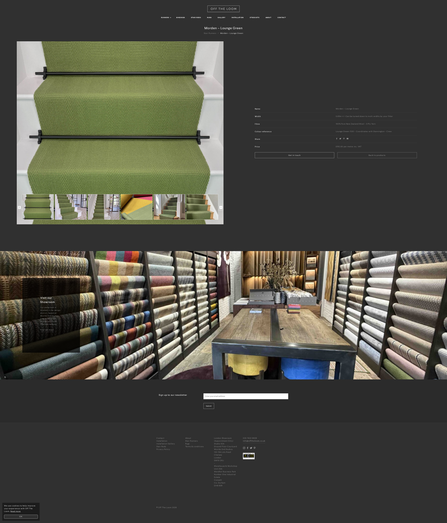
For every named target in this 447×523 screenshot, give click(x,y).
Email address (210, 392)
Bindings (180, 17)
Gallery (221, 17)
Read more (15, 511)
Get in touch (294, 155)
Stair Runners (210, 33)
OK (20, 517)
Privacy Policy (163, 449)
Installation (238, 17)
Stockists (254, 17)
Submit (209, 406)
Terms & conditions (194, 447)
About (268, 17)
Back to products (377, 155)
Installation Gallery (165, 444)
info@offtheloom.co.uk (254, 441)
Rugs (209, 17)
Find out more (47, 330)
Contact (282, 17)
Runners (165, 17)
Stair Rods (196, 17)
